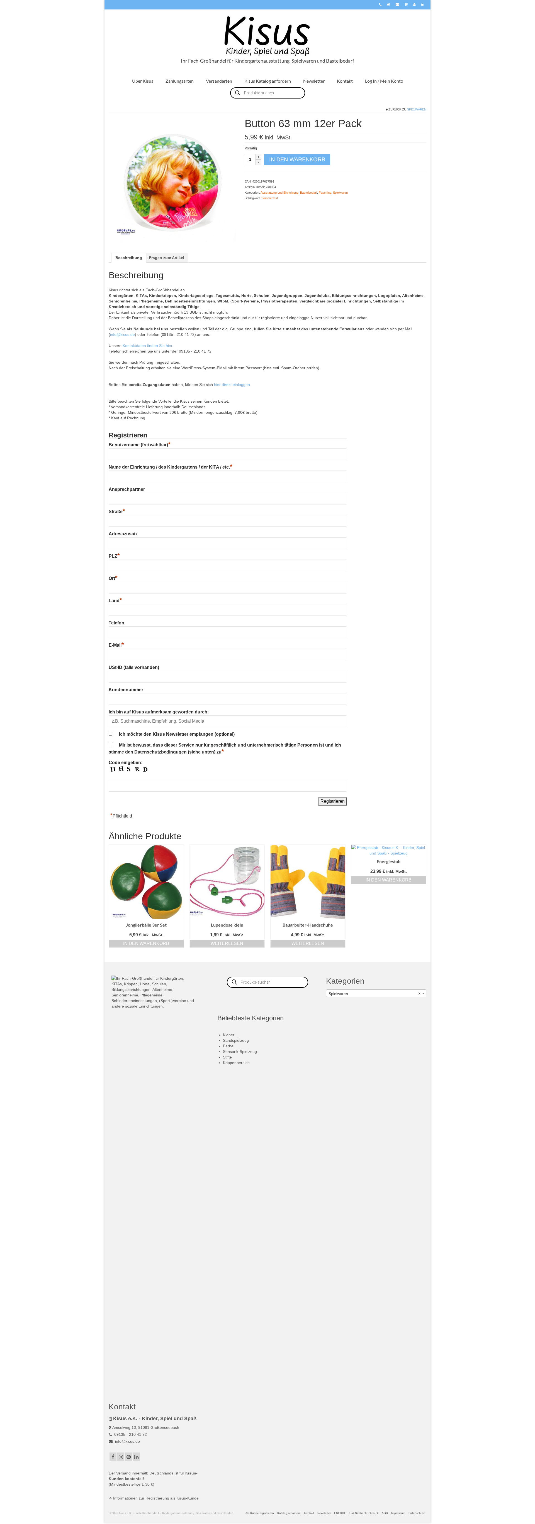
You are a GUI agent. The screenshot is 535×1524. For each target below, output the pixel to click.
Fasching (325, 192)
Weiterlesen (227, 943)
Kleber (228, 1035)
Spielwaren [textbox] (374, 993)
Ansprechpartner (127, 489)
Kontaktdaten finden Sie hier (147, 345)
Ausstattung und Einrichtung (279, 192)
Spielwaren (416, 109)
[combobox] (376, 993)
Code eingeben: (125, 762)
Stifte (227, 1057)
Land (115, 600)
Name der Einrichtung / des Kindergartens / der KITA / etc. (170, 467)
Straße (117, 511)
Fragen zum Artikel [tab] (166, 257)
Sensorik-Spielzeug (240, 1051)
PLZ (114, 556)
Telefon (116, 623)
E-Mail (116, 645)
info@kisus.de (122, 334)
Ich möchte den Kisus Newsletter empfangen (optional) (177, 734)
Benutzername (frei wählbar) (140, 444)
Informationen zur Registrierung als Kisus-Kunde (156, 1498)
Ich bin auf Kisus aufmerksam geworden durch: (159, 712)
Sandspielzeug (236, 1040)
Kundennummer (126, 689)
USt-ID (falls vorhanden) (134, 667)
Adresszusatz (123, 533)
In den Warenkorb (297, 159)
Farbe (228, 1046)
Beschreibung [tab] (128, 257)
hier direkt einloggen (232, 384)
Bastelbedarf (308, 192)
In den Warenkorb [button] (146, 943)
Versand (123, 1473)
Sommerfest (269, 198)
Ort (113, 578)
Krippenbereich (236, 1062)
